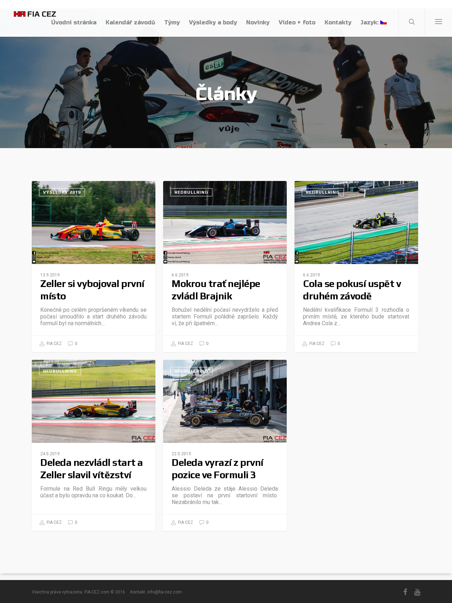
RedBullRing (191, 192)
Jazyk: (370, 22)
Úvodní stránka (73, 22)
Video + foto (297, 22)
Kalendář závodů (130, 22)
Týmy (172, 22)
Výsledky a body (213, 22)
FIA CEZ (54, 343)
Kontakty (338, 22)
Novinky (257, 22)
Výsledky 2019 (62, 192)
